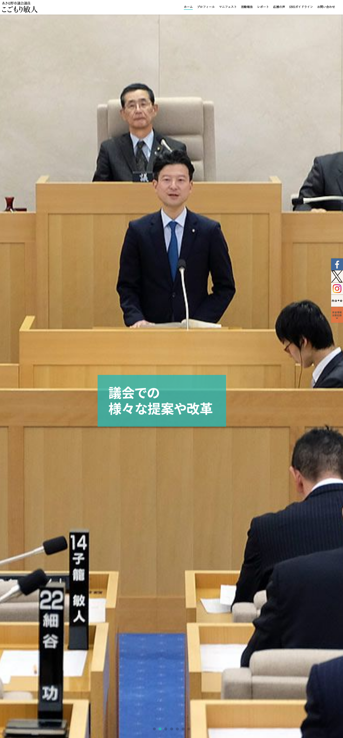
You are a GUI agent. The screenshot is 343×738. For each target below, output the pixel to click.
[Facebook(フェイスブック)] (337, 264)
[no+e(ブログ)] (337, 301)
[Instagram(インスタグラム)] (337, 288)
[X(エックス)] (337, 276)
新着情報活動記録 (337, 313)
